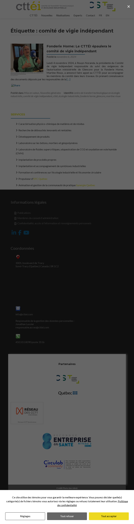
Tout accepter (109, 516)
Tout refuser (67, 516)
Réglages (25, 516)
